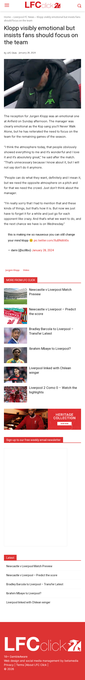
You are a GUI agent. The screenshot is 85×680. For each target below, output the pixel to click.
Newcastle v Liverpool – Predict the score (31, 575)
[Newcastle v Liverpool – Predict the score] (15, 316)
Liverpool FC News (23, 17)
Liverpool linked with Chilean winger (28, 602)
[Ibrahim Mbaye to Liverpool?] (15, 355)
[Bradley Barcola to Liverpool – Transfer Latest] (15, 336)
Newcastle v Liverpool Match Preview (29, 566)
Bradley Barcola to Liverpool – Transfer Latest (34, 584)
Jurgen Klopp (12, 270)
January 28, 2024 (43, 250)
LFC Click (12, 52)
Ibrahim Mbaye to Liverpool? (50, 349)
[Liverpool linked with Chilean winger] (15, 375)
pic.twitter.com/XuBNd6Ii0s (51, 240)
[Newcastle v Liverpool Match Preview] (15, 296)
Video (26, 270)
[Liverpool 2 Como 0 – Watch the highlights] (15, 394)
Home (7, 17)
